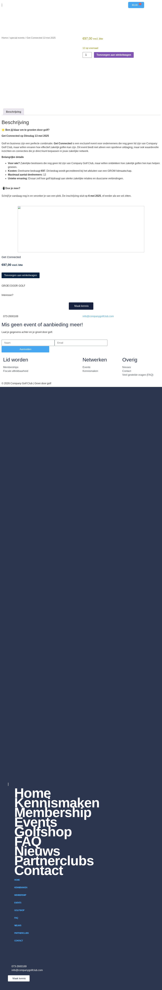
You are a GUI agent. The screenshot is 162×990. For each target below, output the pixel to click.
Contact (38, 870)
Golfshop (43, 831)
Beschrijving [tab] (13, 111)
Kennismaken (20, 887)
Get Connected (11, 257)
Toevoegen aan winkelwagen (114, 54)
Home (5, 38)
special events (17, 38)
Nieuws (17, 925)
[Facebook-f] (29, 952)
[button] (3, 243)
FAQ (16, 918)
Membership (20, 895)
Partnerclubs (21, 933)
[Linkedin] (12, 952)
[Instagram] (21, 952)
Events (17, 902)
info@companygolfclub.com (98, 316)
